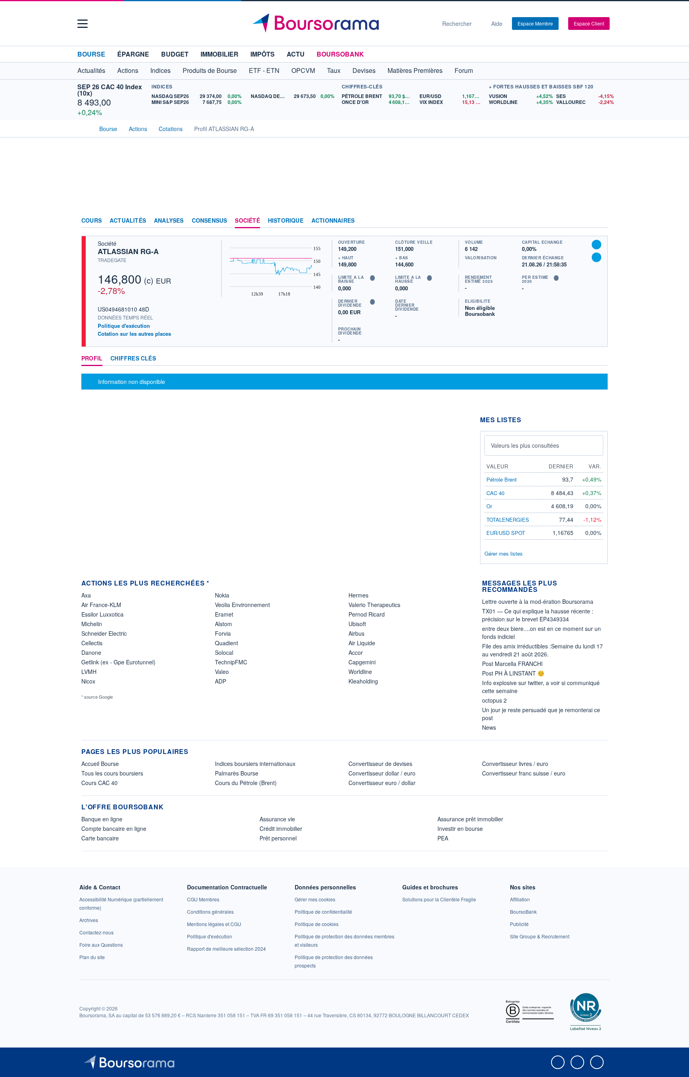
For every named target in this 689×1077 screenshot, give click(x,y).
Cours (91, 220)
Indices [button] (160, 70)
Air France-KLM (101, 605)
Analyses (169, 220)
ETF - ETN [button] (264, 70)
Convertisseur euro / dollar (381, 783)
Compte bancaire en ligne (113, 828)
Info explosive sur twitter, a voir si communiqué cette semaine (541, 687)
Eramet (224, 614)
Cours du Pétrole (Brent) (246, 783)
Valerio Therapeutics (374, 605)
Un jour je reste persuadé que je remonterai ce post (541, 714)
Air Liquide (361, 643)
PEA (442, 838)
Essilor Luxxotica (102, 614)
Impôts (262, 54)
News (489, 727)
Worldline (360, 672)
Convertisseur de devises (380, 764)
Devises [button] (364, 70)
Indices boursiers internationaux (255, 764)
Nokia (222, 595)
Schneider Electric (104, 633)
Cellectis (91, 643)
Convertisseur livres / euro (515, 764)
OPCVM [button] (303, 70)
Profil (91, 358)
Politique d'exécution (124, 325)
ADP (220, 681)
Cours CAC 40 (99, 783)
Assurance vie (277, 819)
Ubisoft (357, 624)
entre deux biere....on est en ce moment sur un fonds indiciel (541, 632)
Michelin (91, 624)
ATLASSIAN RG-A (128, 251)
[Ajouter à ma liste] (596, 257)
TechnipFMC (231, 662)
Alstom (223, 624)
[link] (88, 919)
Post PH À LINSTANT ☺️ (513, 673)
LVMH (88, 672)
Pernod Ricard (366, 614)
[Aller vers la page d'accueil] (341, 23)
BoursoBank (340, 54)
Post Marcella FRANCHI (512, 664)
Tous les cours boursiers (112, 773)
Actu (296, 54)
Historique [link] (285, 220)
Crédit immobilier (281, 828)
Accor (355, 652)
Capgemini (362, 662)
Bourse (91, 54)
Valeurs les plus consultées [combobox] (525, 445)
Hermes (358, 595)
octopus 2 (494, 700)
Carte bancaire (100, 838)
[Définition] (372, 278)
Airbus (356, 633)
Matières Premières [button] (415, 70)
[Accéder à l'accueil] (84, 128)
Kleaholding (363, 681)
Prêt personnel (278, 838)
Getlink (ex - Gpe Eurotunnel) (118, 662)
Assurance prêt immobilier (470, 819)
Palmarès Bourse (236, 773)
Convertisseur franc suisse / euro (523, 773)
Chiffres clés (133, 358)
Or (489, 506)
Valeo (222, 672)
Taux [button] (334, 70)
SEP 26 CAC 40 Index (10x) (109, 90)
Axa (86, 595)
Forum (464, 70)
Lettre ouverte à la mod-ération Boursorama (537, 601)
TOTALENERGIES (507, 519)
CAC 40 (495, 493)
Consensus (209, 220)
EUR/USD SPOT (505, 533)
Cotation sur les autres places (134, 334)
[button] (82, 24)
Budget (175, 54)
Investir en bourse (460, 828)
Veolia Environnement (242, 605)
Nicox (88, 681)
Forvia (223, 633)
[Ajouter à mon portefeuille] (596, 244)
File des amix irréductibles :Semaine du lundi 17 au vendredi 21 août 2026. (542, 650)
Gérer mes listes (503, 553)
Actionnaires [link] (332, 220)
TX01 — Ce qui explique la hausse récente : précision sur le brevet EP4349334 (537, 615)
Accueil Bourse (100, 764)
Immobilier (219, 54)
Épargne (133, 54)
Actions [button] (127, 70)
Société (247, 220)
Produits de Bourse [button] (210, 70)
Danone (91, 652)
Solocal (224, 652)
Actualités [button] (91, 70)
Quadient (226, 643)
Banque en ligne (101, 819)
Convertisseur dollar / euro (381, 773)
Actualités (128, 220)
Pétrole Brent (501, 479)
